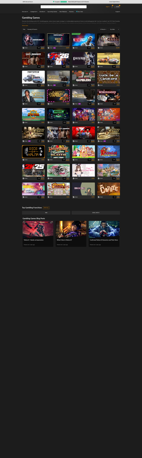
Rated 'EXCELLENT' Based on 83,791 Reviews (78, 1)
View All (46, 207)
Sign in (107, 6)
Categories (33, 11)
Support (118, 11)
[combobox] (73, 6)
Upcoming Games (52, 11)
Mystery (71, 11)
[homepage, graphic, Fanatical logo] (30, 7)
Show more (25, 25)
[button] (27, 2)
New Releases (63, 11)
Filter (24, 29)
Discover (24, 11)
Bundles (42, 11)
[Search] (85, 6)
